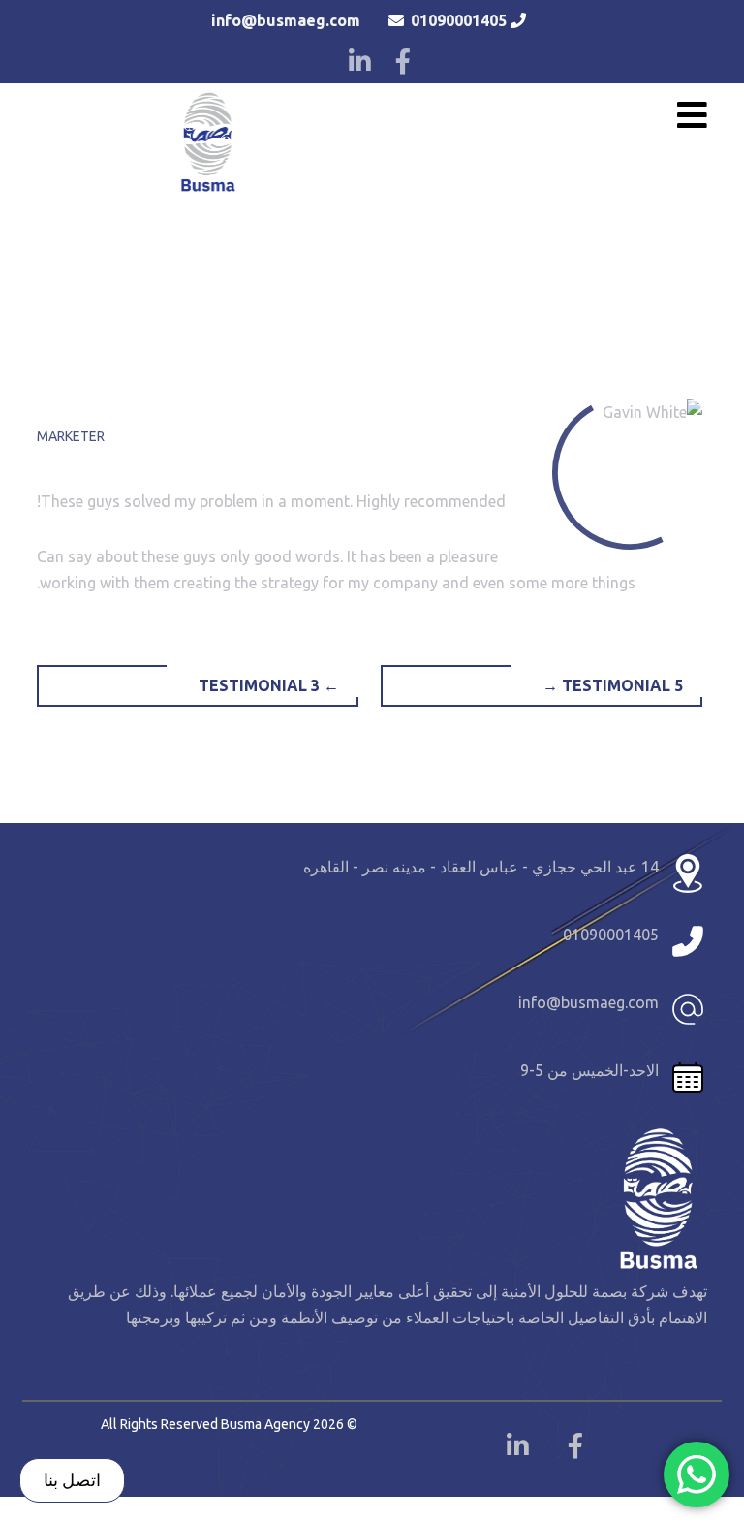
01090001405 (459, 20)
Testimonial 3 (269, 685)
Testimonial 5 (612, 685)
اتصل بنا (72, 1479)
